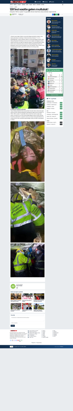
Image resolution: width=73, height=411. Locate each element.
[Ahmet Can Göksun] (49, 45)
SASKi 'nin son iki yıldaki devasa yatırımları (56, 23)
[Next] (20, 340)
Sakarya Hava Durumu (33, 331)
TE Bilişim (61, 346)
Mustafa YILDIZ (54, 25)
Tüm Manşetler (31, 335)
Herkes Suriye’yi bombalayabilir (54, 66)
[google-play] (39, 342)
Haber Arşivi (31, 337)
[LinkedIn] (16, 340)
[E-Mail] (17, 288)
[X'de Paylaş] (54, 14)
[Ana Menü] (62, 5)
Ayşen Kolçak (19, 285)
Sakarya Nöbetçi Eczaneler (33, 330)
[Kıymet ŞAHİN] (49, 31)
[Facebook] (10, 340)
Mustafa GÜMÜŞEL (55, 54)
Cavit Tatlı (54, 63)
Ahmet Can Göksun (55, 45)
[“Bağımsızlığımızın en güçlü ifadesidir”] (27, 306)
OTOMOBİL (55, 335)
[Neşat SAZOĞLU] (49, 21)
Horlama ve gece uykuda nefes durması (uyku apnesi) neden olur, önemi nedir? (57, 51)
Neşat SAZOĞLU (54, 20)
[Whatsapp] (21, 340)
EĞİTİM (42, 4)
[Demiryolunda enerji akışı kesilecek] (16, 306)
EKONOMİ (38, 4)
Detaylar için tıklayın (54, 94)
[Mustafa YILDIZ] (49, 26)
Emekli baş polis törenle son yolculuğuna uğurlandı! (39, 301)
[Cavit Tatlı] (49, 64)
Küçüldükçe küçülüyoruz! (56, 60)
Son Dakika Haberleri (32, 336)
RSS (12, 346)
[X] (12, 340)
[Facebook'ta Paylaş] (53, 14)
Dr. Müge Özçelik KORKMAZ (57, 49)
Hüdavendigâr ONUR (55, 35)
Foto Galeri (38, 1)
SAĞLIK (34, 4)
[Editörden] (49, 60)
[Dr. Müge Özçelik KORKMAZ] (49, 50)
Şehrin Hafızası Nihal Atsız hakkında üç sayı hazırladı (56, 37)
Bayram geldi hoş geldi (56, 46)
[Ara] (62, 1)
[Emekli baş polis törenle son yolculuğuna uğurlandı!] (39, 296)
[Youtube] (18, 340)
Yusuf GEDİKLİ (54, 40)
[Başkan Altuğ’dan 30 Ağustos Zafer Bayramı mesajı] (16, 296)
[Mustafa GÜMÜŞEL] (49, 55)
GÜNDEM (23, 4)
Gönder (12, 325)
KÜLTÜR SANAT (55, 332)
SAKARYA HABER (45, 337)
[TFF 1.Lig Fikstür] (61, 98)
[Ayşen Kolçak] (13, 286)
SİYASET (19, 4)
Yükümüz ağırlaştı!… (55, 56)
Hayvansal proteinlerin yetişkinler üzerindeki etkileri (57, 27)
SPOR (27, 4)
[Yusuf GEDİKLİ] (49, 40)
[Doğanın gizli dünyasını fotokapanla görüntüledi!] (39, 306)
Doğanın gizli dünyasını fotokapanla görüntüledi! (38, 311)
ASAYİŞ (11, 4)
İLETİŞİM (43, 336)
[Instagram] (14, 340)
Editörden (54, 59)
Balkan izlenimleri (55, 41)
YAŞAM (30, 4)
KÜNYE (54, 336)
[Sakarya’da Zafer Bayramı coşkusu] (27, 296)
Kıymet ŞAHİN (54, 30)
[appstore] (33, 342)
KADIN (43, 335)
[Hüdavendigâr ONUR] (49, 36)
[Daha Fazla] (58, 14)
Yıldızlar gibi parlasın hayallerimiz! (55, 32)
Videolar (46, 1)
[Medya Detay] (18, 1)
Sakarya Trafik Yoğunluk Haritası (34, 332)
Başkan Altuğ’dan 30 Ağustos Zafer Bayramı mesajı (16, 301)
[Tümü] (61, 18)
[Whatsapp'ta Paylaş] (56, 14)
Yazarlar (52, 1)
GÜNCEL (15, 4)
